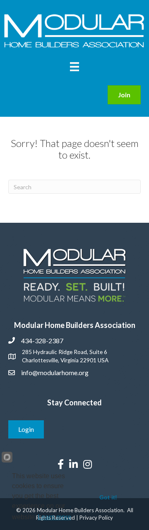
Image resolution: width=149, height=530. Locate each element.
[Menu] (74, 66)
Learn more (54, 516)
